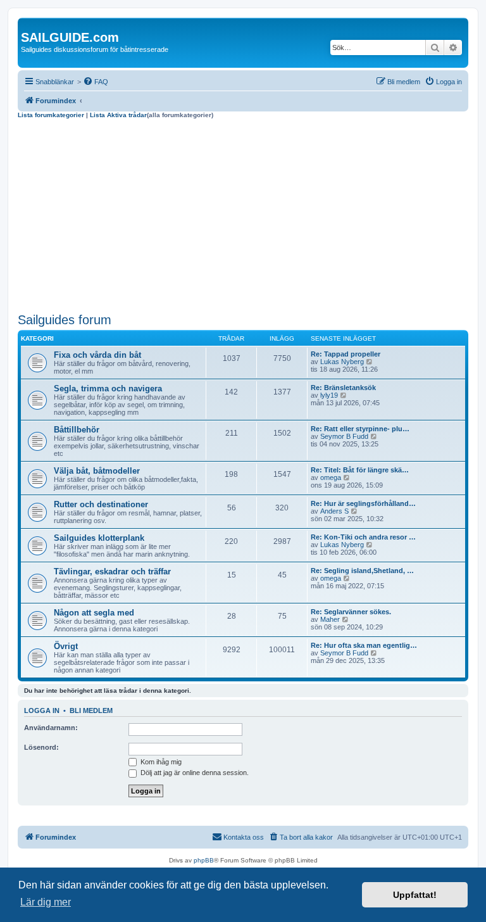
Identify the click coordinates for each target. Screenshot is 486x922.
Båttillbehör (76, 429)
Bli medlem (91, 710)
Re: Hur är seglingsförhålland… (363, 503)
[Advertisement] (243, 214)
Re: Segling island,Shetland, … (362, 570)
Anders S (334, 511)
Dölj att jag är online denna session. (194, 772)
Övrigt (66, 646)
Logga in (41, 710)
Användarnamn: (51, 727)
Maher (330, 619)
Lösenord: (41, 747)
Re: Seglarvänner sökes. (351, 612)
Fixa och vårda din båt (97, 355)
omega (330, 477)
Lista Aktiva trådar (118, 114)
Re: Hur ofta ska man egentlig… (364, 645)
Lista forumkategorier (51, 114)
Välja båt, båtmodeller (97, 471)
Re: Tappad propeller (345, 354)
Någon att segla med (94, 612)
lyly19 (329, 395)
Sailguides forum (64, 320)
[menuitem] (95, 81)
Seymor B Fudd (344, 436)
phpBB (204, 860)
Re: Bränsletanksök (343, 387)
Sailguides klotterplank (99, 538)
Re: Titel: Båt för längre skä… (360, 470)
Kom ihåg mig (160, 762)
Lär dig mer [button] (45, 902)
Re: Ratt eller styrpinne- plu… (360, 429)
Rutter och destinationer (101, 504)
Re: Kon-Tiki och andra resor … (363, 537)
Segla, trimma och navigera (108, 388)
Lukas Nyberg (342, 361)
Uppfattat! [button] (415, 895)
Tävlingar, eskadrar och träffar (112, 571)
